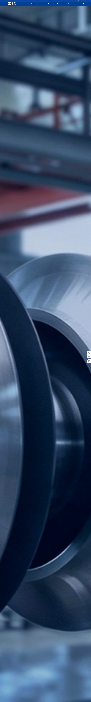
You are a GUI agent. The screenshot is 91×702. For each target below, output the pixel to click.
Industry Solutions (40, 3)
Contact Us (75, 0)
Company (33, 3)
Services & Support (57, 3)
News (64, 3)
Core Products (49, 3)
